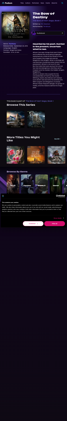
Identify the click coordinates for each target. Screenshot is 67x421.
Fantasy (12, 44)
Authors (27, 3)
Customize (32, 223)
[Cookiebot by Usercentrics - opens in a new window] (57, 196)
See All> (57, 139)
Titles (22, 3)
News (42, 3)
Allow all (54, 223)
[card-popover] (15, 119)
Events (48, 3)
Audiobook (41, 33)
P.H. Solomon (45, 24)
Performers (35, 3)
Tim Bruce (46, 26)
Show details (58, 218)
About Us (54, 3)
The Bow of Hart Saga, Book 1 (47, 21)
